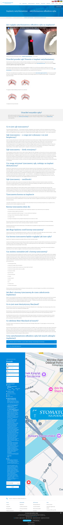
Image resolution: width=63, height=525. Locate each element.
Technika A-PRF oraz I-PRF (51, 510)
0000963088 (9, 464)
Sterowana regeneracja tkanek (51, 507)
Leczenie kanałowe (36, 506)
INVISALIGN (48, 3)
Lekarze (7, 504)
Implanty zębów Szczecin (17, 17)
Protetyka (35, 510)
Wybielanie (22, 504)
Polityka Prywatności (14, 464)
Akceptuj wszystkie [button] (27, 520)
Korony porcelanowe (23, 508)
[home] (7, 3)
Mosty (21, 510)
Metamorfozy (24, 3)
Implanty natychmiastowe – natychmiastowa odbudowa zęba (35, 17)
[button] (20, 3)
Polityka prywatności (10, 510)
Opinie (57, 3)
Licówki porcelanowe (31, 3)
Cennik (60, 3)
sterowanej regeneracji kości (41, 72)
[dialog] (31, 518)
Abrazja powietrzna (36, 504)
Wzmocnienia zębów (37, 508)
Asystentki (8, 506)
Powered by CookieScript (31, 524)
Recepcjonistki (8, 508)
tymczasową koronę (41, 63)
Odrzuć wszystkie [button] (36, 520)
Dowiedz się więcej (34, 516)
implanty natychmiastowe (27, 56)
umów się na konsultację (23, 116)
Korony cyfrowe (49, 504)
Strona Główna (9, 17)
